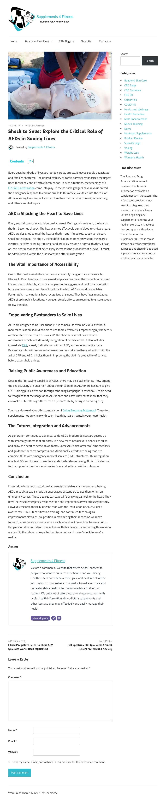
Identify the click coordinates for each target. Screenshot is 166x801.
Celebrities (130, 100)
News (127, 129)
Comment (14, 677)
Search (124, 54)
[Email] (59, 618)
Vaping (128, 148)
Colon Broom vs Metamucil (79, 410)
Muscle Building (133, 124)
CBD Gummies (132, 90)
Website (13, 752)
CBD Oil (128, 95)
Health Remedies (134, 114)
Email (12, 741)
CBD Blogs (65, 41)
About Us (86, 41)
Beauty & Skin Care (135, 80)
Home (14, 41)
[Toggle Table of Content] (29, 161)
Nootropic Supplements (138, 133)
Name (12, 730)
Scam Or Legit (132, 143)
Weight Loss (131, 153)
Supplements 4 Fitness (41, 147)
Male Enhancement (135, 119)
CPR (24, 345)
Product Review (133, 138)
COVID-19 (130, 104)
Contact (103, 41)
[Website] (53, 618)
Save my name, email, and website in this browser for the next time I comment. (58, 762)
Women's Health (134, 157)
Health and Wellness (37, 41)
